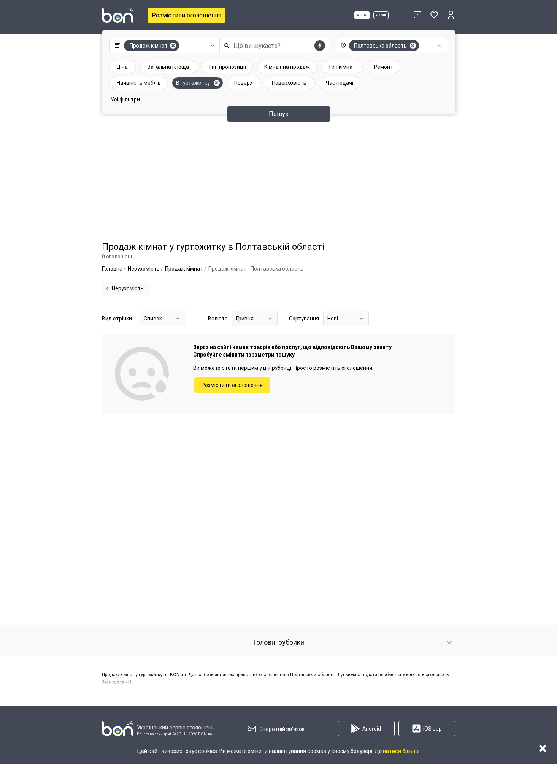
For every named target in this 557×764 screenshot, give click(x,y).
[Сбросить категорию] (173, 46)
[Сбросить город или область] (413, 46)
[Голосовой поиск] (319, 45)
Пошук (279, 113)
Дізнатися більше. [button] (398, 751)
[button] (163, 45)
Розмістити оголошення (186, 15)
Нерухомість (128, 288)
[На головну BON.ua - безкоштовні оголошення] (117, 15)
